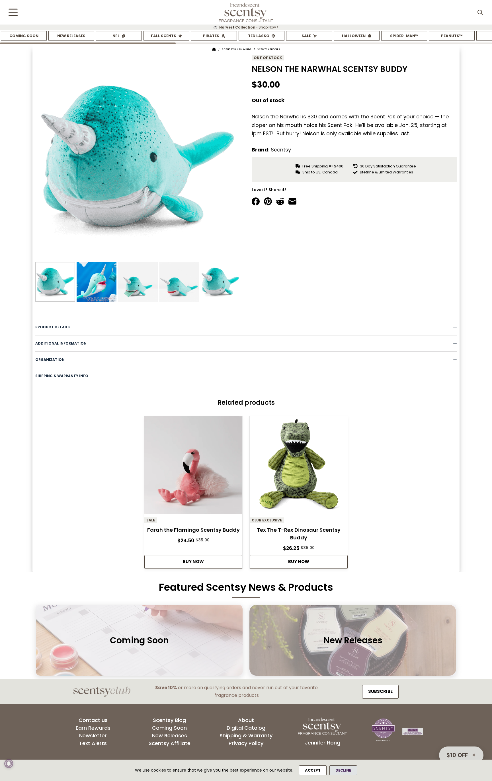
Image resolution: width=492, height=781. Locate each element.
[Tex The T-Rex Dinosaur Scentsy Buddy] (299, 466)
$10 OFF (457, 755)
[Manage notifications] (8, 763)
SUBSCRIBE (380, 691)
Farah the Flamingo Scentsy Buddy (193, 529)
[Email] (292, 201)
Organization (50, 359)
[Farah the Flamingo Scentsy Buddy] (193, 466)
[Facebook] (256, 201)
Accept (313, 770)
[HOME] (214, 49)
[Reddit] (280, 201)
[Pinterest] (268, 201)
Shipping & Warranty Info (61, 375)
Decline (343, 770)
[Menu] (13, 12)
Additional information (61, 343)
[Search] (480, 12)
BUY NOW (193, 561)
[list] (246, 27)
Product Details (52, 327)
